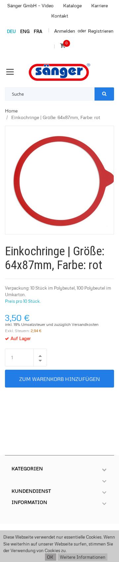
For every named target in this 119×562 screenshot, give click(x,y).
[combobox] (50, 94)
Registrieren (100, 31)
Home (11, 110)
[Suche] (104, 94)
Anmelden (64, 31)
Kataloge (72, 5)
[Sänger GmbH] (59, 72)
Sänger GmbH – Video (30, 5)
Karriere (99, 5)
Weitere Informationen (82, 557)
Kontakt (59, 15)
